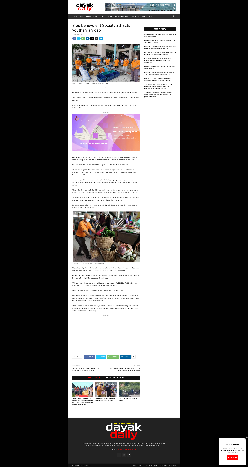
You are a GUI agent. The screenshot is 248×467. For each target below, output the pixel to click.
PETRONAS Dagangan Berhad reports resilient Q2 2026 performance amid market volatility (159, 73)
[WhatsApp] (83, 38)
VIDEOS (144, 16)
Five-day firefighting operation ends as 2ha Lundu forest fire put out (159, 67)
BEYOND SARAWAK (91, 16)
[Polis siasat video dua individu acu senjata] (129, 389)
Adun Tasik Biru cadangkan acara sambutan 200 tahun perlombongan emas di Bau (124, 369)
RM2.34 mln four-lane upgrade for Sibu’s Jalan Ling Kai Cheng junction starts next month (160, 53)
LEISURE (109, 16)
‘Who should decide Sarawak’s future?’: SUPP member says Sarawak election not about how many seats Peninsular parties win (158, 86)
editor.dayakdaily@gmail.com (127, 449)
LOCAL (82, 16)
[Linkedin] (88, 38)
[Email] (92, 38)
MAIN (75, 16)
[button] (173, 17)
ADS (150, 16)
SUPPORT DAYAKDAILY (152, 465)
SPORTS (102, 16)
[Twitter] (79, 38)
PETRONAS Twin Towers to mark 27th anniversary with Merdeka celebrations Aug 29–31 (160, 47)
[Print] (96, 38)
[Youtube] (129, 455)
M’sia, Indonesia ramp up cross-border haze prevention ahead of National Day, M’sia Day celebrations (157, 60)
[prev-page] (73, 408)
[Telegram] (101, 38)
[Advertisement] (106, 331)
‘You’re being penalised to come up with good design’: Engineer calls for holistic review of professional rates (158, 94)
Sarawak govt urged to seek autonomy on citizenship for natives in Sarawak (85, 369)
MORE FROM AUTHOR (115, 378)
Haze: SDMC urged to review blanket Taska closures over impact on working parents (157, 79)
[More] (133, 357)
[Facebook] (74, 38)
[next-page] (76, 408)
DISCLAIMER (163, 465)
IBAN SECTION (135, 16)
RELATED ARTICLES (96, 378)
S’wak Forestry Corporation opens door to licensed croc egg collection (160, 35)
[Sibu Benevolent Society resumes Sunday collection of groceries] (106, 389)
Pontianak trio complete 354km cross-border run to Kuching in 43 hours (159, 41)
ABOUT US (141, 465)
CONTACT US (172, 465)
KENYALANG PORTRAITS (121, 16)
